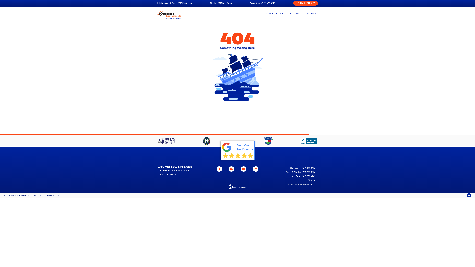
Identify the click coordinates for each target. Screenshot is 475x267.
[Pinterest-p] (255, 169)
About (268, 13)
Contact (297, 13)
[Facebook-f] (219, 169)
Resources (309, 13)
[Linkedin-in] (231, 169)
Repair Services (282, 13)
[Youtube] (243, 169)
